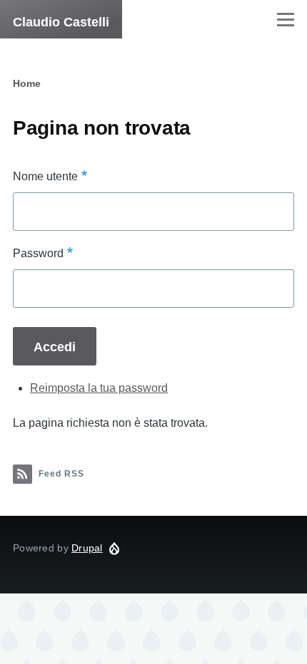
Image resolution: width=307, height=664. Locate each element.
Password (38, 253)
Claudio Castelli (61, 22)
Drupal (87, 548)
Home (27, 83)
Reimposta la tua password (99, 388)
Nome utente (45, 176)
